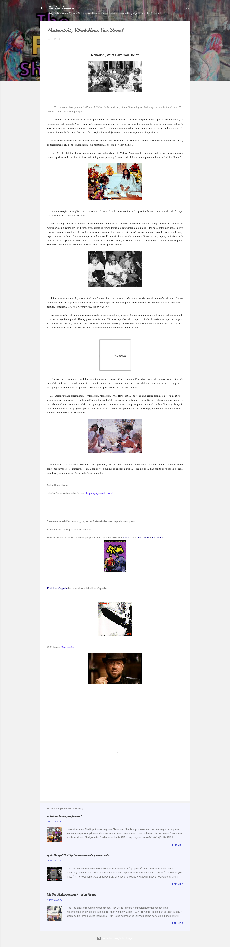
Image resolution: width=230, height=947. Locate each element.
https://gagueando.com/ (99, 493)
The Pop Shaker (60, 8)
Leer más (177, 845)
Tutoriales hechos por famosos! (64, 816)
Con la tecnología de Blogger (117, 938)
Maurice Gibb (68, 647)
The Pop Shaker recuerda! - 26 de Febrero (71, 894)
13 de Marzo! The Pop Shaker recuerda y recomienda (78, 855)
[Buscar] (188, 9)
